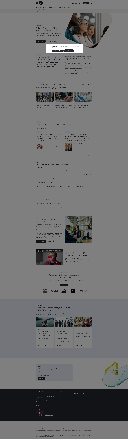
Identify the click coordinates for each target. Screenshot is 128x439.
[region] (64, 48)
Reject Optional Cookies (58, 50)
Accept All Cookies (69, 50)
